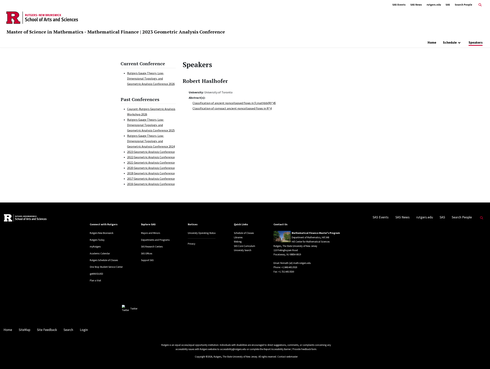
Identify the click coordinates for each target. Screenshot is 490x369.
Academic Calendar (100, 253)
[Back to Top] (481, 359)
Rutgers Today (97, 239)
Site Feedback (47, 330)
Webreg (238, 241)
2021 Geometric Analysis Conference (151, 162)
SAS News (416, 4)
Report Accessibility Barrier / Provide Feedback (287, 349)
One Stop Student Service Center (106, 266)
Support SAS (147, 260)
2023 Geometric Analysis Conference (183, 32)
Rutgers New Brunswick (101, 232)
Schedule (450, 42)
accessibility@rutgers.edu (233, 349)
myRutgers (95, 246)
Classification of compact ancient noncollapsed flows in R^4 (232, 108)
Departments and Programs (155, 239)
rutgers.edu (434, 4)
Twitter (133, 308)
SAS (448, 4)
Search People (463, 4)
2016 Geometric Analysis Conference (151, 184)
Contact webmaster (287, 356)
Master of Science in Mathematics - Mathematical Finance (73, 32)
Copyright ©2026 (203, 356)
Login (84, 330)
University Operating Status (202, 232)
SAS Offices (146, 253)
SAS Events (399, 4)
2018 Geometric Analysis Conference (151, 173)
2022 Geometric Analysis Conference (151, 157)
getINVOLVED (96, 273)
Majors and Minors (150, 232)
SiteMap (24, 330)
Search (68, 330)
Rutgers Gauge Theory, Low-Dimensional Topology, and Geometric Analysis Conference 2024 (151, 141)
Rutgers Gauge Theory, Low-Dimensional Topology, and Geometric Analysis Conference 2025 (151, 125)
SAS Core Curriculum (244, 245)
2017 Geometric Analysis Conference (151, 178)
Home (432, 42)
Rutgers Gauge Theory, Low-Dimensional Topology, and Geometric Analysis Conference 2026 (151, 78)
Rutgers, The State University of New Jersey (235, 356)
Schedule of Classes (244, 232)
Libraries (238, 237)
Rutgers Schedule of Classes (104, 260)
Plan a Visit (95, 280)
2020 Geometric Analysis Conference (151, 168)
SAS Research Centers (152, 246)
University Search (242, 250)
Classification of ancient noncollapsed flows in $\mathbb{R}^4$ (234, 103)
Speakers (476, 42)
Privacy (191, 243)
